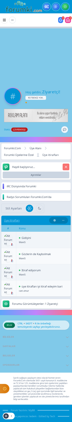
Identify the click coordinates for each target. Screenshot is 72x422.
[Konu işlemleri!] (55, 220)
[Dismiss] (66, 167)
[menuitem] (47, 7)
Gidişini (26, 238)
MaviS (22, 242)
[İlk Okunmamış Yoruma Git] (19, 238)
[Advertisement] (36, 55)
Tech (52, 416)
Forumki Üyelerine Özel (19, 155)
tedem (33, 416)
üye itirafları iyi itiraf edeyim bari (42, 286)
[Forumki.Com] (22, 7)
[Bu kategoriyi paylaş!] (63, 220)
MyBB (31, 410)
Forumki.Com (12, 148)
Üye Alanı (35, 148)
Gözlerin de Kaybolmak (36, 254)
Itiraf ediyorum (31, 270)
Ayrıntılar (36, 174)
